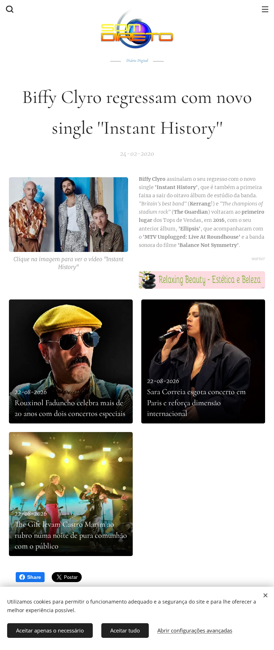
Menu (265, 9)
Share (34, 577)
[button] (9, 9)
